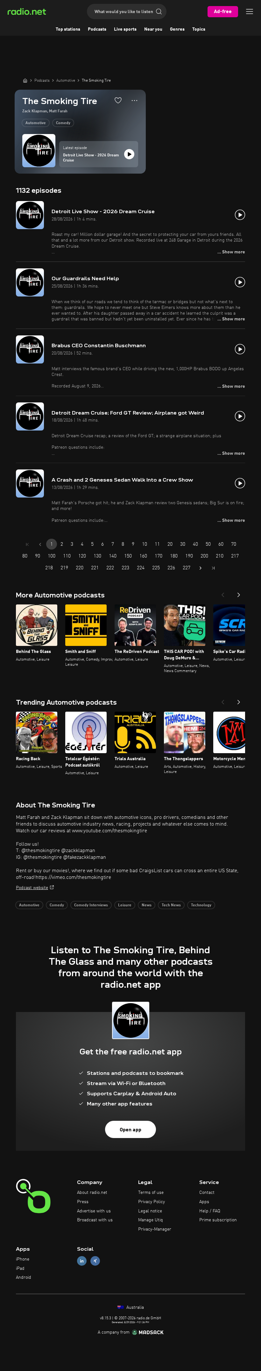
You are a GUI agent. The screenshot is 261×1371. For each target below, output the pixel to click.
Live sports (125, 29)
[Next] (238, 593)
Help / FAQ (209, 1211)
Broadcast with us (95, 1220)
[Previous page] (40, 544)
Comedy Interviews (91, 905)
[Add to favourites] (118, 100)
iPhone (22, 1259)
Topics (198, 29)
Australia (134, 1307)
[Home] (25, 80)
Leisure (124, 905)
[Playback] (129, 154)
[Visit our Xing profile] (95, 1260)
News (147, 905)
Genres (177, 29)
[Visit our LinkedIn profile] (81, 1260)
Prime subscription (218, 1220)
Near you (153, 29)
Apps (204, 1202)
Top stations (68, 29)
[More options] (134, 100)
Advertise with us (94, 1211)
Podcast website (32, 888)
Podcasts (97, 29)
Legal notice (150, 1211)
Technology (201, 905)
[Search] (159, 11)
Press (82, 1202)
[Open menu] (249, 11)
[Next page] (200, 568)
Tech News (171, 905)
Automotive (35, 123)
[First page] (27, 544)
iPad (20, 1268)
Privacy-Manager (154, 1229)
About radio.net (92, 1192)
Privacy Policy (151, 1202)
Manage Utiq (150, 1220)
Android (23, 1277)
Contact (207, 1192)
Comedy (63, 123)
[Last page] (213, 568)
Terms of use (151, 1192)
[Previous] (222, 593)
